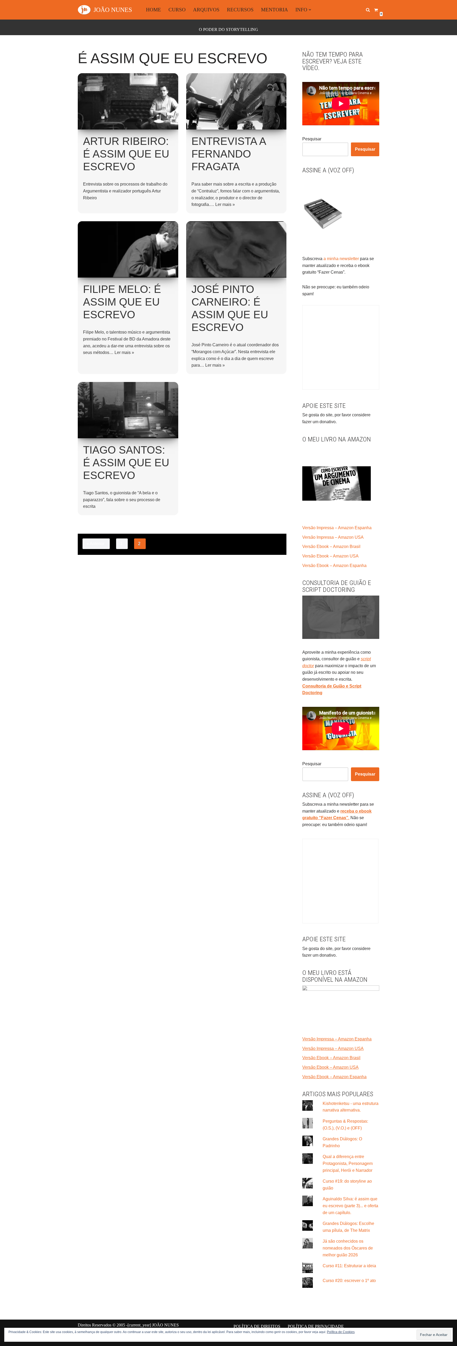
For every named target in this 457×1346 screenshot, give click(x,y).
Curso (177, 9)
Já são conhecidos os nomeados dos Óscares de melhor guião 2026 (348, 1248)
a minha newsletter (340, 258)
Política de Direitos (257, 1326)
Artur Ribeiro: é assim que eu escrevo (126, 153)
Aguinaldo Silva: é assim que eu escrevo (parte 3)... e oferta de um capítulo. (350, 1206)
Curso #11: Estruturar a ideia (349, 1266)
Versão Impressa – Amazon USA (333, 537)
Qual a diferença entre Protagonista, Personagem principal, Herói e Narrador (348, 1163)
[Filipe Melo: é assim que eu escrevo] (128, 249)
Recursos (240, 9)
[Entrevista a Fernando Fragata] (236, 101)
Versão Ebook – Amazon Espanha (334, 565)
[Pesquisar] (368, 10)
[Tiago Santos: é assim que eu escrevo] (128, 410)
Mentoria (274, 9)
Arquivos (206, 9)
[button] (310, 9)
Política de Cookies (341, 1332)
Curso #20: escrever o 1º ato (349, 1280)
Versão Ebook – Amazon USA (330, 556)
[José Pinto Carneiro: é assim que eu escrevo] (236, 249)
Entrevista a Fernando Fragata (228, 153)
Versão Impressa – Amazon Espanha (337, 528)
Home (153, 9)
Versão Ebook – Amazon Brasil (331, 546)
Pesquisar (311, 139)
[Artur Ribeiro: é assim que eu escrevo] (128, 101)
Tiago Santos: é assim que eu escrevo (126, 462)
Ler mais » (225, 204)
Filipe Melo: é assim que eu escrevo (122, 301)
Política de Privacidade (316, 1326)
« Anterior (95, 543)
